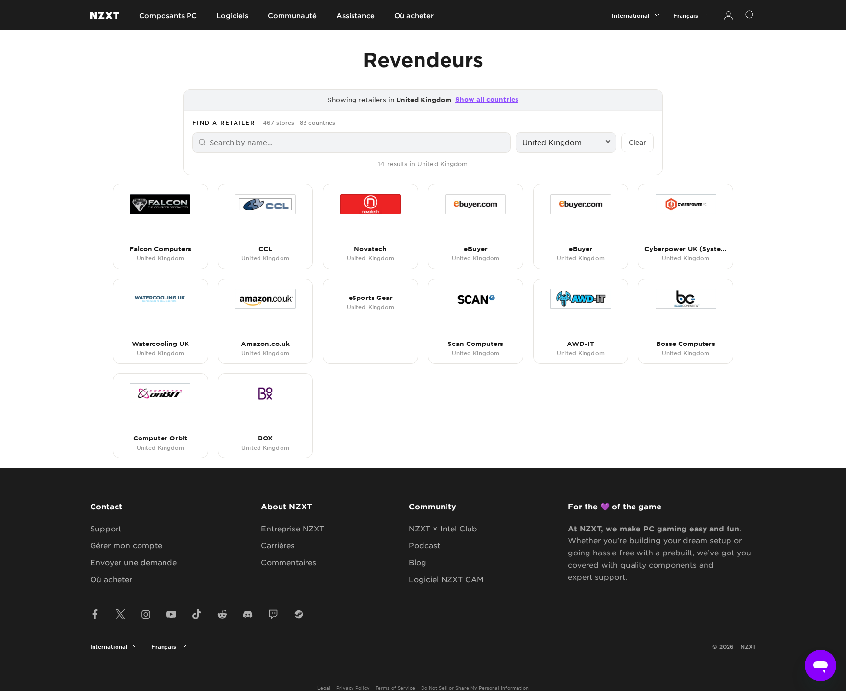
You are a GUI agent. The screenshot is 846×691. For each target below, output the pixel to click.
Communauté (292, 15)
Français (685, 15)
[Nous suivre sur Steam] (299, 614)
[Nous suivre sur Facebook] (95, 614)
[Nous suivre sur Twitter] (120, 614)
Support (105, 528)
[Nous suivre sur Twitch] (273, 614)
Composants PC (168, 15)
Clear (637, 142)
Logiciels (232, 15)
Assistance (355, 15)
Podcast (424, 545)
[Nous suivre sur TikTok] (197, 614)
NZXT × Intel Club (443, 528)
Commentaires (288, 562)
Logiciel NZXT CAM (446, 579)
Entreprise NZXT (292, 528)
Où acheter (414, 15)
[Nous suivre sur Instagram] (146, 614)
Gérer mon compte (126, 545)
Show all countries (486, 99)
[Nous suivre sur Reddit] (222, 614)
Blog (417, 562)
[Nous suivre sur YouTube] (171, 614)
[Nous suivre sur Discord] (248, 614)
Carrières (278, 545)
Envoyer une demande (133, 562)
